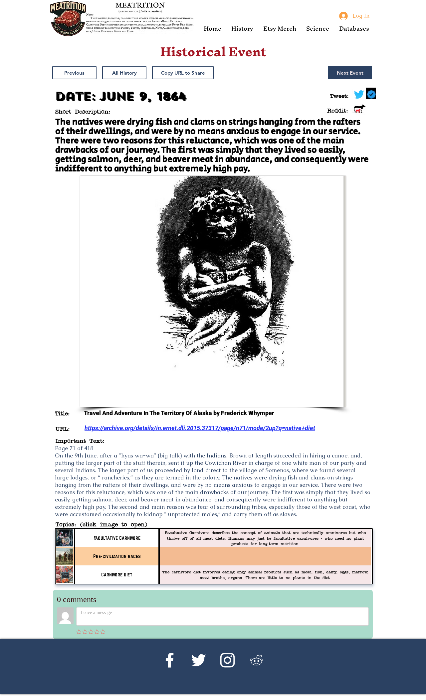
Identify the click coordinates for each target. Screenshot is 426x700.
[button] (242, 28)
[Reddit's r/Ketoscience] (256, 660)
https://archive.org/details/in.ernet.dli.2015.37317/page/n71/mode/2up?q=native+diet (200, 427)
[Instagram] (227, 660)
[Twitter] (198, 660)
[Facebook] (169, 660)
